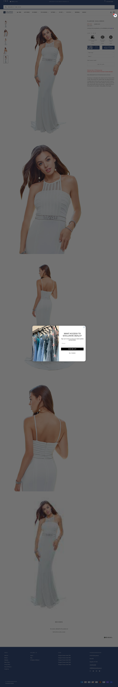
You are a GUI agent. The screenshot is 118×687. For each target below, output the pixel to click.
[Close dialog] (84, 327)
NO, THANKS (72, 353)
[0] (115, 16)
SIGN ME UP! (72, 349)
